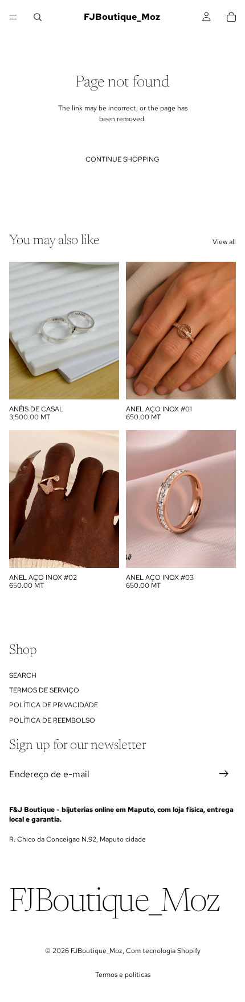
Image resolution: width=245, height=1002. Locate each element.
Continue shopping (122, 159)
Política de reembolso (52, 720)
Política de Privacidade (53, 705)
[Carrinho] (231, 17)
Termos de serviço (44, 690)
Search (22, 675)
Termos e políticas (122, 974)
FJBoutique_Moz (96, 950)
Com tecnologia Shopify (163, 950)
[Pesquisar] (37, 17)
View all (224, 241)
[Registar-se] (224, 774)
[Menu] (13, 17)
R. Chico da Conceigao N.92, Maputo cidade (77, 839)
